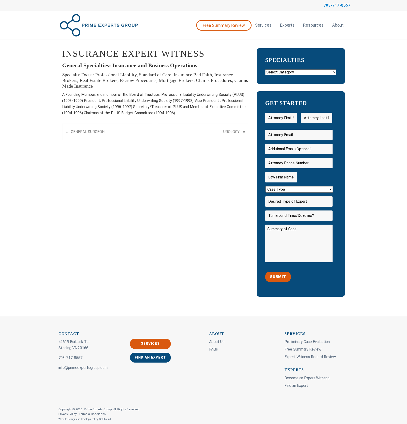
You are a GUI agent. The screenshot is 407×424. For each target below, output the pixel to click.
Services (263, 25)
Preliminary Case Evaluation (307, 341)
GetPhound (105, 419)
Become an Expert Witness (307, 378)
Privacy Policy (67, 414)
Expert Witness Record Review (310, 357)
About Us (216, 341)
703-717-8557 (337, 5)
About (338, 25)
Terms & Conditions (92, 414)
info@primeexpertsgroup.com (83, 367)
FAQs (213, 349)
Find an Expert (150, 357)
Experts (287, 25)
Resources (313, 25)
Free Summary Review (224, 25)
